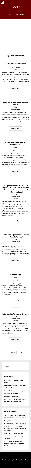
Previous (13, 352)
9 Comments (15, 198)
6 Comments (15, 243)
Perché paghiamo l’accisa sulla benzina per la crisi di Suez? (14, 443)
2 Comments (15, 280)
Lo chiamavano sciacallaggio (15, 63)
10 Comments (15, 69)
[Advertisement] (15, 35)
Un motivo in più (16, 275)
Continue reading (16, 89)
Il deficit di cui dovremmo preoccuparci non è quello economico (15, 428)
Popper (27, 460)
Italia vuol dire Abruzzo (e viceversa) (15, 314)
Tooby (15, 6)
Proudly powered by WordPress (10, 460)
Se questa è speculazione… (12, 396)
